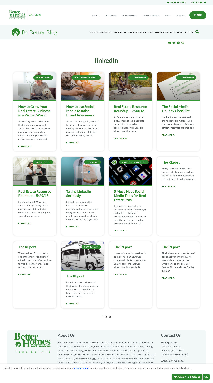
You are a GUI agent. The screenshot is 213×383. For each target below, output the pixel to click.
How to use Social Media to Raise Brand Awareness (80, 110)
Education (120, 32)
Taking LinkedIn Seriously (78, 193)
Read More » (24, 146)
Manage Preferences (187, 376)
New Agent (111, 15)
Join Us (198, 15)
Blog (168, 15)
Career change (151, 15)
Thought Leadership (101, 32)
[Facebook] (178, 43)
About (95, 15)
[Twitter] (174, 43)
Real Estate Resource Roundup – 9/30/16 (130, 108)
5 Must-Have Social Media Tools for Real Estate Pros (130, 195)
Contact (181, 15)
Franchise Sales (176, 2)
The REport (171, 162)
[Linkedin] (169, 43)
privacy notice (81, 368)
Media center (198, 2)
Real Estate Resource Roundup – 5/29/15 (34, 193)
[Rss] (183, 43)
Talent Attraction (165, 32)
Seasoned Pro (129, 15)
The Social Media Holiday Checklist (176, 108)
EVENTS (189, 32)
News (180, 32)
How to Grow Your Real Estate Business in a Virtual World (34, 110)
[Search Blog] (197, 32)
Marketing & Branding (140, 32)
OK (206, 376)
